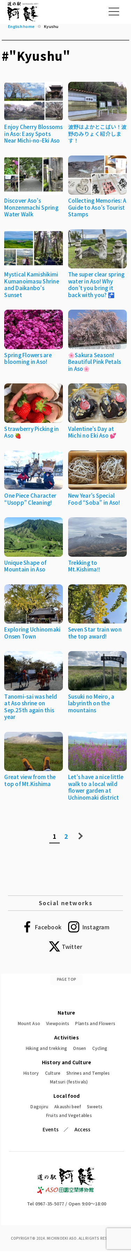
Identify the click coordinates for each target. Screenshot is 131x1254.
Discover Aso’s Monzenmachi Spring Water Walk (31, 207)
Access (82, 1129)
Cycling (100, 1048)
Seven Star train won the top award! (95, 633)
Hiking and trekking (46, 1048)
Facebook (48, 927)
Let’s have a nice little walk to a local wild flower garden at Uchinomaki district (95, 787)
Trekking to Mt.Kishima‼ (84, 566)
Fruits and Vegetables (69, 1115)
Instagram (95, 927)
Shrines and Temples (88, 1073)
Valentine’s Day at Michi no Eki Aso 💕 (92, 432)
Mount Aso (29, 1023)
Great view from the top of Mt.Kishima (30, 780)
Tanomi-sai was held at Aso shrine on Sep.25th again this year (30, 707)
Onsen (79, 1048)
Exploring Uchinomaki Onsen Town (32, 633)
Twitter (72, 946)
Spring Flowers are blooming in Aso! (28, 358)
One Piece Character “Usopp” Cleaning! (30, 499)
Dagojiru (39, 1106)
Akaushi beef (67, 1106)
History (31, 1073)
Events (51, 1129)
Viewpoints (58, 1023)
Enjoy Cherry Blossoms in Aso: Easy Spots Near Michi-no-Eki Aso (33, 133)
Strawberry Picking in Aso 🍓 (31, 432)
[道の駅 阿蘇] (66, 1192)
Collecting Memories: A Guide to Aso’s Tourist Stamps (97, 207)
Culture (53, 1073)
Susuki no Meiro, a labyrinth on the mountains (91, 703)
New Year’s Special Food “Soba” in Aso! (94, 499)
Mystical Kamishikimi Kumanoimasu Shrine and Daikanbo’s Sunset (31, 284)
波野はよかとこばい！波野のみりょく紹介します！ (97, 133)
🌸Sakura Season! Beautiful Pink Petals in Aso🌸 (94, 361)
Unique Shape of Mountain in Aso (25, 566)
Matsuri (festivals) (69, 1081)
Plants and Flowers (95, 1023)
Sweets (95, 1106)
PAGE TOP (66, 979)
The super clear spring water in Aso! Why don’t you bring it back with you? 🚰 (96, 284)
